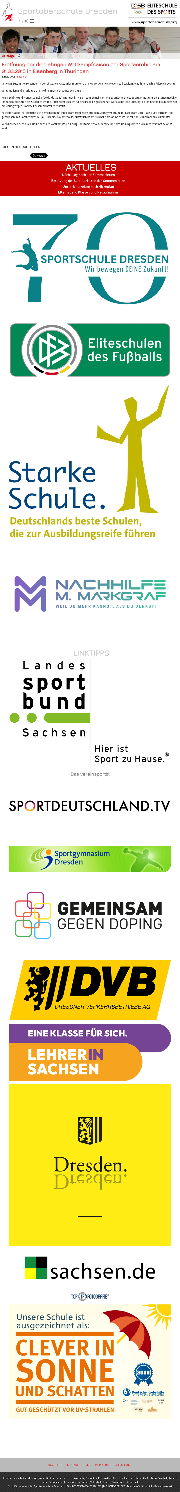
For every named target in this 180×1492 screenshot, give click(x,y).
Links (86, 1465)
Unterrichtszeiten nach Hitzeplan (88, 186)
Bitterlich (22, 76)
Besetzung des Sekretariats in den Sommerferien (88, 181)
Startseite (55, 1465)
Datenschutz (122, 1465)
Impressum (102, 1465)
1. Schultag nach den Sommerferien (88, 175)
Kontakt (72, 1465)
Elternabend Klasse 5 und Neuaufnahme (88, 192)
